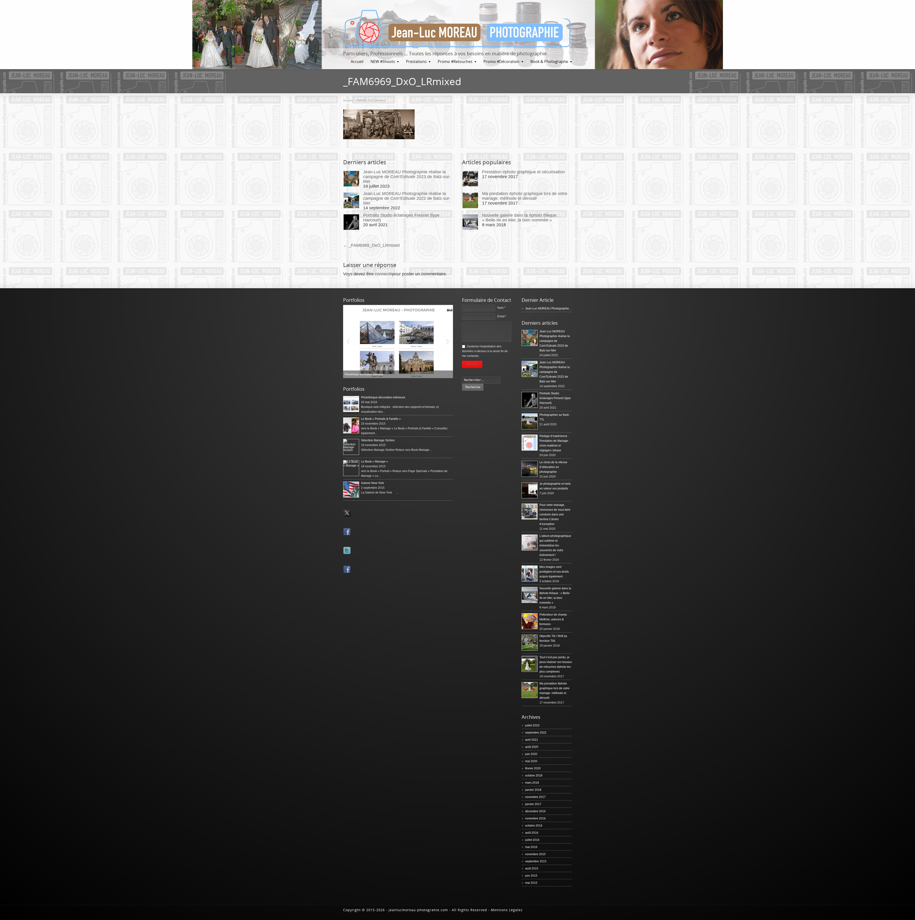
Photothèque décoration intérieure (383, 397)
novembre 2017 (535, 797)
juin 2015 (531, 875)
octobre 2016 (533, 825)
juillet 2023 (532, 725)
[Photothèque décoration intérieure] (351, 404)
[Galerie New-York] (351, 490)
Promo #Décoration (501, 61)
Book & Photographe (549, 61)
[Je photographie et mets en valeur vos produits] (530, 490)
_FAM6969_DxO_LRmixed (371, 245)
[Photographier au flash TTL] (530, 421)
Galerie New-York (372, 483)
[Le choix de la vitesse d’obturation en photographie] (530, 469)
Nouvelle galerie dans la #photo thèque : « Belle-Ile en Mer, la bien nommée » (520, 217)
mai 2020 (531, 761)
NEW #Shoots (383, 61)
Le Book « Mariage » (374, 461)
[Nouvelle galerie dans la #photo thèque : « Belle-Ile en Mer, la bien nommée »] (470, 222)
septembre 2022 (535, 732)
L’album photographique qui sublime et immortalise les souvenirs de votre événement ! (555, 545)
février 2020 (533, 768)
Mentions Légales (507, 910)
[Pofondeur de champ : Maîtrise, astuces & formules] (530, 621)
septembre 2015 (535, 861)
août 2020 (531, 747)
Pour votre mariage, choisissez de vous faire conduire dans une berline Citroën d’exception (554, 514)
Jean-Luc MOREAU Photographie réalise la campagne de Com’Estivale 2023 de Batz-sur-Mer (407, 177)
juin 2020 (531, 754)
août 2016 (531, 832)
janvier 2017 (533, 804)
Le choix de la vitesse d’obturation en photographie (553, 467)
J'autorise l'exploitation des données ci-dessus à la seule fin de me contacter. (485, 351)
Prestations (416, 61)
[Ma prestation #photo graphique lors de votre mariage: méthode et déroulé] (470, 200)
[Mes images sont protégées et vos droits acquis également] (530, 573)
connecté (383, 274)
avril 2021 (531, 739)
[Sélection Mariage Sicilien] (351, 447)
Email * (502, 316)
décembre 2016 (535, 811)
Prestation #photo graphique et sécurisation (523, 172)
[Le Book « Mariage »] (351, 468)
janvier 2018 (533, 790)
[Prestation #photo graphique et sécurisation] (470, 178)
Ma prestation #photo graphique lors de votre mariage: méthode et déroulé (524, 196)
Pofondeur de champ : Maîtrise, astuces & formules (553, 619)
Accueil (357, 61)
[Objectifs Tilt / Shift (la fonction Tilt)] (530, 643)
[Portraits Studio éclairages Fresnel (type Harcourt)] (351, 222)
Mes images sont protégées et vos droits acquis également (554, 571)
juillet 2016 (532, 840)
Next (448, 341)
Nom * (501, 307)
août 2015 (531, 868)
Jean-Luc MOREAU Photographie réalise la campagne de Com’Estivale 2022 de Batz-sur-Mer (407, 198)
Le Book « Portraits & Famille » (381, 419)
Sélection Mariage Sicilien (378, 440)
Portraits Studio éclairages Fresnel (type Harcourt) (555, 398)
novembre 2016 (535, 818)
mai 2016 (531, 847)
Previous (348, 341)
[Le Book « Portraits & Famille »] (398, 341)
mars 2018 (532, 782)
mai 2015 (531, 882)
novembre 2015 (535, 854)
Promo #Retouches (455, 61)
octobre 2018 (533, 775)
